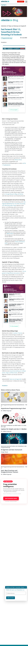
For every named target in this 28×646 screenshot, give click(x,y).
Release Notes (18, 159)
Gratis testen (20, 1)
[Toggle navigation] (5, 2)
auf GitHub (20, 194)
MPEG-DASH (10, 233)
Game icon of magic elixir (16, 379)
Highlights (3, 5)
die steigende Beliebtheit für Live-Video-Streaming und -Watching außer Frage (14, 203)
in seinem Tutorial (17, 333)
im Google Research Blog (10, 194)
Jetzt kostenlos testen (11, 498)
